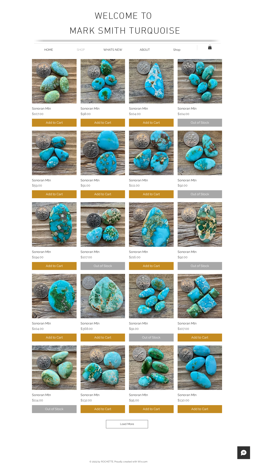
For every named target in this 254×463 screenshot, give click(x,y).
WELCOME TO (125, 16)
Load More (127, 424)
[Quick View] (54, 81)
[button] (210, 47)
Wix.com (142, 461)
